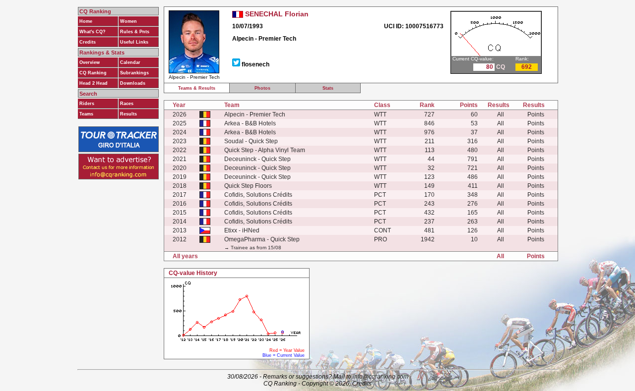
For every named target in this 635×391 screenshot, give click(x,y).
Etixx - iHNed (241, 230)
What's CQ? (92, 31)
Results (128, 114)
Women (128, 21)
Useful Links (134, 42)
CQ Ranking (93, 72)
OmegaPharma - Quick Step (262, 239)
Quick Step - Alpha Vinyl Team (264, 150)
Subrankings (134, 72)
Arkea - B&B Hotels (250, 123)
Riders (86, 103)
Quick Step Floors (248, 185)
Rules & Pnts (134, 31)
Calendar (130, 62)
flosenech (255, 64)
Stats (327, 88)
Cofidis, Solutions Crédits (258, 194)
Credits (87, 42)
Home (85, 21)
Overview (89, 62)
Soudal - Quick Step (251, 141)
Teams (86, 114)
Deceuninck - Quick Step (257, 159)
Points (535, 114)
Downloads (132, 83)
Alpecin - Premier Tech (254, 114)
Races (126, 103)
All (500, 114)
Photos (262, 88)
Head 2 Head (93, 83)
